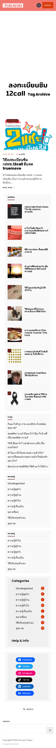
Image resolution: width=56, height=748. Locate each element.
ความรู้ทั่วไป (12, 121)
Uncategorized (16, 483)
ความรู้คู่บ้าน (14, 494)
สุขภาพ (11, 523)
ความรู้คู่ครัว (14, 489)
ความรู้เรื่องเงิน (16, 506)
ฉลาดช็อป (13, 512)
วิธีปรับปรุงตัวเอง (16, 517)
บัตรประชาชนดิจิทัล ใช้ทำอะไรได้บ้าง (28, 466)
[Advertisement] (28, 40)
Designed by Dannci (11, 744)
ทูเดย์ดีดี (22, 154)
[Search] (50, 730)
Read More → (9, 187)
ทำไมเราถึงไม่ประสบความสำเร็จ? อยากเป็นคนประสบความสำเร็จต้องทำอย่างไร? (28, 456)
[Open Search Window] (39, 5)
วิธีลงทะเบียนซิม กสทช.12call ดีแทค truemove (18, 164)
